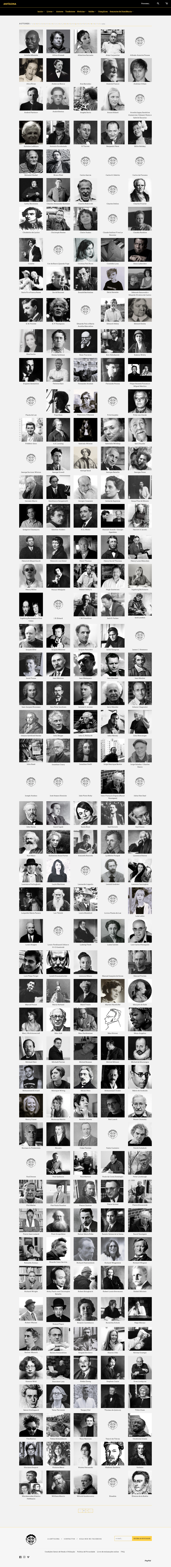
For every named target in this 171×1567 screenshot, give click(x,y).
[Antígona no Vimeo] (28, 1557)
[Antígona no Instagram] (24, 1557)
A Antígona (54, 1539)
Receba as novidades (142, 1538)
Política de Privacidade (86, 1552)
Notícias (81, 12)
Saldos (92, 12)
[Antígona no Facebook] (20, 1557)
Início (40, 12)
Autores (59, 12)
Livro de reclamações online (108, 1552)
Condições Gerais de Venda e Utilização (60, 1552)
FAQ (123, 1552)
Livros (50, 12)
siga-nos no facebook (90, 1539)
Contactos (69, 1539)
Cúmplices (103, 12)
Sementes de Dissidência (121, 12)
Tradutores (70, 12)
